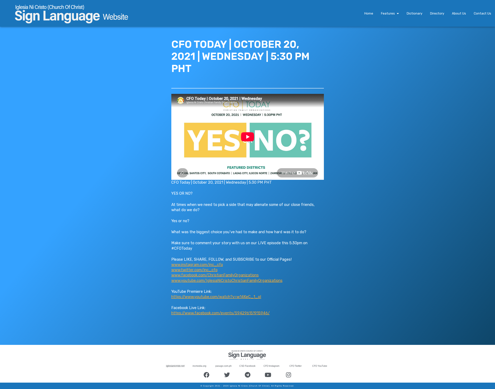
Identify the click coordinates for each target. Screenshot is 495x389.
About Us (459, 13)
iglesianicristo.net (175, 366)
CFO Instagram (271, 366)
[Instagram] (288, 375)
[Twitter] (227, 375)
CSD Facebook (247, 366)
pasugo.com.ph (223, 366)
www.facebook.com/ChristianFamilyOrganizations (215, 275)
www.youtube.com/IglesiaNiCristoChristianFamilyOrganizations (226, 280)
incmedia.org (199, 366)
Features (388, 13)
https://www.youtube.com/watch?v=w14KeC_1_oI (216, 296)
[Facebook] (206, 375)
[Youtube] (268, 375)
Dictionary (414, 13)
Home (368, 13)
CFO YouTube (319, 366)
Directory (437, 13)
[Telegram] (247, 375)
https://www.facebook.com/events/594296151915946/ (220, 313)
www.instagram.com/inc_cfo (197, 264)
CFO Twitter (295, 366)
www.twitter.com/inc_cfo (194, 269)
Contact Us (482, 13)
